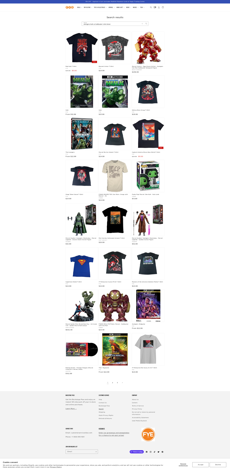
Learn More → (71, 408)
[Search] (146, 24)
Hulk (67, 110)
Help (100, 399)
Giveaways (102, 429)
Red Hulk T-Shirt (71, 66)
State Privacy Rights (106, 415)
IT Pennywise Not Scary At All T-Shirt (144, 368)
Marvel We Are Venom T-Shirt (108, 152)
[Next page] (122, 383)
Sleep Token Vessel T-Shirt (74, 194)
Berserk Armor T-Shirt (106, 66)
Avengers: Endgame (138, 324)
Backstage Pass (104, 406)
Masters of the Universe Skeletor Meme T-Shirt (147, 282)
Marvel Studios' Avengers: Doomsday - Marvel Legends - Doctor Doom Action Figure (81, 238)
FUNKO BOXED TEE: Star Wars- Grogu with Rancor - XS (113, 195)
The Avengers (70, 152)
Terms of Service (138, 406)
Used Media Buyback (139, 420)
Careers (134, 402)
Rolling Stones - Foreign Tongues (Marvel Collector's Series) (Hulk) (79, 368)
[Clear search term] (142, 24)
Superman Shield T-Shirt (74, 282)
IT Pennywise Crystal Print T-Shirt (110, 282)
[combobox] (115, 24)
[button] (79, 7)
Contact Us (103, 402)
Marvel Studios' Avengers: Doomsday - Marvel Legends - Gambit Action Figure (147, 238)
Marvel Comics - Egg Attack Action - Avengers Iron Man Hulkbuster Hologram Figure (147, 67)
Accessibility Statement (140, 417)
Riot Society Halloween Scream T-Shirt (112, 238)
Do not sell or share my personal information (143, 413)
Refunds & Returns (105, 418)
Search (101, 409)
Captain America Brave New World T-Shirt (146, 152)
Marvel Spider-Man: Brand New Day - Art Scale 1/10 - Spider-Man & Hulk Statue (81, 324)
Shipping (102, 412)
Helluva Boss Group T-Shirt (141, 110)
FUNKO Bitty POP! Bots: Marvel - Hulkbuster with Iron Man (113, 324)
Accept (200, 465)
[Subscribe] (96, 452)
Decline (218, 465)
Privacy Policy (56, 467)
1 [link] (107, 382)
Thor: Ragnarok (104, 368)
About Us (135, 399)
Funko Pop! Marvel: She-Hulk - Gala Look (145, 194)
